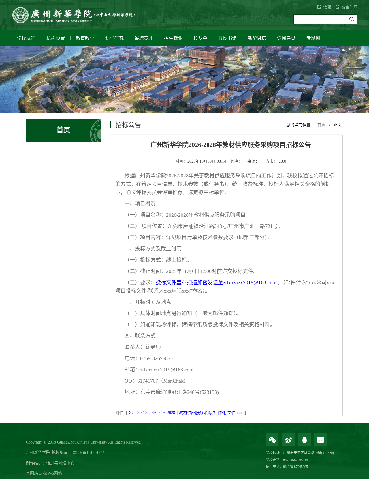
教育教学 (85, 38)
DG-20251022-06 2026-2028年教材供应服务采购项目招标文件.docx (185, 413)
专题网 (313, 38)
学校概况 (26, 38)
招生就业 (173, 38)
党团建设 (286, 38)
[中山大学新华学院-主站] (78, 15)
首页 (321, 125)
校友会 (200, 38)
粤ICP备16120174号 (89, 452)
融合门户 (349, 7)
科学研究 (114, 38)
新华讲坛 (257, 38)
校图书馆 (227, 38)
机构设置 (55, 38)
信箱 (327, 7)
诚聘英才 (144, 38)
